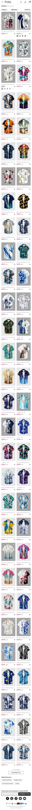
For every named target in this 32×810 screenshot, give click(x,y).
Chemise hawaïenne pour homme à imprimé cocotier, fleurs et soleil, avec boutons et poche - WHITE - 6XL (8, 637)
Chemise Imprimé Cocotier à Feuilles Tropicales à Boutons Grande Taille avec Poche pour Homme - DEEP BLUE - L (24, 31)
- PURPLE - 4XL (5, 462)
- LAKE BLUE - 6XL (21, 412)
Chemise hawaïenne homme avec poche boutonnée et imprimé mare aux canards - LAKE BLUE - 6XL (8, 537)
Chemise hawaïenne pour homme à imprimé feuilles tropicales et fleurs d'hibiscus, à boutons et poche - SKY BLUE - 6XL (24, 512)
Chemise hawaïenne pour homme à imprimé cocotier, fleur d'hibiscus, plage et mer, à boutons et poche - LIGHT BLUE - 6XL (24, 137)
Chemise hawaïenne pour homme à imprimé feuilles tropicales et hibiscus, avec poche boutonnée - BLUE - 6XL (24, 687)
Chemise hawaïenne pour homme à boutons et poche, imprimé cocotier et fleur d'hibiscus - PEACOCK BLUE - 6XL (8, 512)
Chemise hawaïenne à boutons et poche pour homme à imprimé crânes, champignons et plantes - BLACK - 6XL (24, 737)
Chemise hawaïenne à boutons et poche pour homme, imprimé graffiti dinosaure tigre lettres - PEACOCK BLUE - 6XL (24, 262)
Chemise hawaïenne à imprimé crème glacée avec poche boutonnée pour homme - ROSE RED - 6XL (8, 587)
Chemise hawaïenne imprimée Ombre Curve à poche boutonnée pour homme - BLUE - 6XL (8, 262)
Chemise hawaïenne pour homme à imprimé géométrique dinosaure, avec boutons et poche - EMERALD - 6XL (24, 462)
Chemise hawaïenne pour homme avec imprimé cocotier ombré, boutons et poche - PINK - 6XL (8, 612)
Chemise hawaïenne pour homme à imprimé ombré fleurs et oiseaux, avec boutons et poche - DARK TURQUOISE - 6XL (8, 562)
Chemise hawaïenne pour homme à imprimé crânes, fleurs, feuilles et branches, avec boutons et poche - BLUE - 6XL (24, 237)
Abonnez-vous (24, 794)
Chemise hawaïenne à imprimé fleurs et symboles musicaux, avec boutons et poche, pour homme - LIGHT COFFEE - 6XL (8, 387)
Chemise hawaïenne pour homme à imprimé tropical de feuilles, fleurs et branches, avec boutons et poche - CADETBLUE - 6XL (24, 712)
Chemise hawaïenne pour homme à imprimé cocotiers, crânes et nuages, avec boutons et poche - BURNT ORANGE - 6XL (24, 162)
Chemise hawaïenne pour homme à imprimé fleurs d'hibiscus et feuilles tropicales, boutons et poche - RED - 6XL (8, 187)
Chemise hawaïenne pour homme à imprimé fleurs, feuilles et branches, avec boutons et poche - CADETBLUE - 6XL (8, 412)
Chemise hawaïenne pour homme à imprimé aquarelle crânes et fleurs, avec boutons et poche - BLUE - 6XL (24, 637)
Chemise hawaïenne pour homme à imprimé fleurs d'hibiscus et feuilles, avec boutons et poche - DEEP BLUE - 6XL (24, 612)
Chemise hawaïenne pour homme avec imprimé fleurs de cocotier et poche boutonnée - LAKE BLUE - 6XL (8, 362)
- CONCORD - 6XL (21, 487)
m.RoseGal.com (9, 2)
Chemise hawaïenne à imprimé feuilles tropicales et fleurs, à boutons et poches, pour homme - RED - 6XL (24, 587)
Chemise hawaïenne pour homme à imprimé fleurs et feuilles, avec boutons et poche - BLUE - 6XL (24, 287)
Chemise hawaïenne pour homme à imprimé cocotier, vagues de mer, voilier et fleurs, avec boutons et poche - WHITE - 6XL (24, 312)
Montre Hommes (6, 780)
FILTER (26, 9)
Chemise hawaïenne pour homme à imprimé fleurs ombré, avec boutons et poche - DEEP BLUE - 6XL (24, 537)
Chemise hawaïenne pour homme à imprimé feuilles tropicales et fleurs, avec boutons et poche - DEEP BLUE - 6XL (8, 112)
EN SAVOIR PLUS (16, 772)
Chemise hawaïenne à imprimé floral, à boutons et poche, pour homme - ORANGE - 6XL (8, 137)
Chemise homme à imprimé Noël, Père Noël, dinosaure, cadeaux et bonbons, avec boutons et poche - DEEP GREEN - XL (8, 337)
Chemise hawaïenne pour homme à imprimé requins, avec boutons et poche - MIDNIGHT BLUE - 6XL (8, 162)
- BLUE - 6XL (20, 337)
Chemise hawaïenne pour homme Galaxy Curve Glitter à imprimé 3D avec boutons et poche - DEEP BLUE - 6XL (8, 212)
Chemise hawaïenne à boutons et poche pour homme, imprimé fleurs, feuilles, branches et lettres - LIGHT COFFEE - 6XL (8, 237)
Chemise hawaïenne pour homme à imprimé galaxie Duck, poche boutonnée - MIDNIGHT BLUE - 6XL (8, 687)
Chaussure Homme (7, 783)
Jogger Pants (17, 780)
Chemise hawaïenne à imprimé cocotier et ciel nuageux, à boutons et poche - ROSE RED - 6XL (24, 84)
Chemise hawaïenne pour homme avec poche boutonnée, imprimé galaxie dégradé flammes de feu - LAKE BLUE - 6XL (24, 387)
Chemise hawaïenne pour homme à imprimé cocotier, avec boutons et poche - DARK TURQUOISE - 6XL (8, 287)
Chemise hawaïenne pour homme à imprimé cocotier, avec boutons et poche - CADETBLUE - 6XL (8, 712)
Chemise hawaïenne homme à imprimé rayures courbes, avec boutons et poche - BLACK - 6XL (24, 662)
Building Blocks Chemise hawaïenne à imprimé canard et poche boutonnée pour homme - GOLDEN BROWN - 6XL (24, 212)
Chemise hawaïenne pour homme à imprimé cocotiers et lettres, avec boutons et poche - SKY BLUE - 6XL (24, 762)
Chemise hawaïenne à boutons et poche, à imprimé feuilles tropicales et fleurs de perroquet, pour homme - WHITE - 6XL (24, 362)
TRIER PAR (14, 9)
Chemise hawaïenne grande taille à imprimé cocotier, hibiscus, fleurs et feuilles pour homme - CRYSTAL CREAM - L (8, 84)
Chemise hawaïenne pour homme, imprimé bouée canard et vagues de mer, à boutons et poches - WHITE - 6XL (24, 187)
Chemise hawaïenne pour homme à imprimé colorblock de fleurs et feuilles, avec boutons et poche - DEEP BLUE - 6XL (8, 437)
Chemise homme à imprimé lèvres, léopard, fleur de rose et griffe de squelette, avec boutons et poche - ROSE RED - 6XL (24, 562)
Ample (17, 783)
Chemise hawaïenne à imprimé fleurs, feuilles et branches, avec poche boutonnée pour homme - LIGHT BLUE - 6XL (8, 737)
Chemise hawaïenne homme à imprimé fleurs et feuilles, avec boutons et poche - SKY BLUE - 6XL (8, 662)
